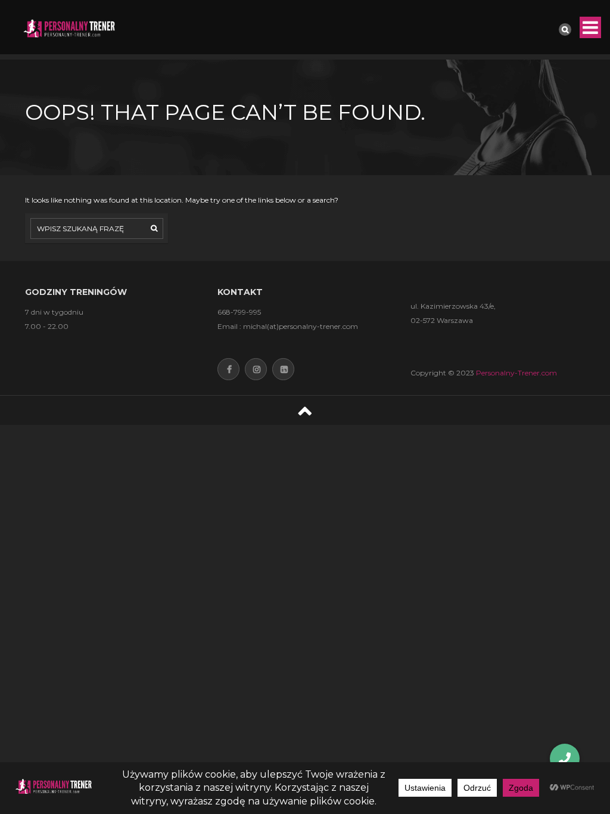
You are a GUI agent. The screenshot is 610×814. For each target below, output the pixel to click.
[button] (565, 758)
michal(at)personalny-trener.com (300, 326)
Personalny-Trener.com (516, 372)
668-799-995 (239, 311)
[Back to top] (305, 410)
